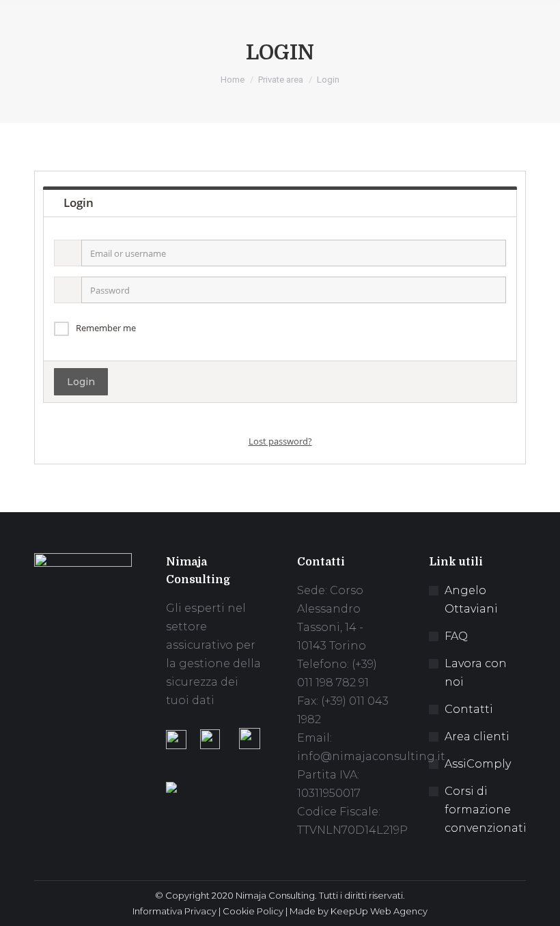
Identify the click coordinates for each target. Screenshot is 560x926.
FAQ (456, 636)
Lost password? (280, 441)
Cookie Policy (253, 911)
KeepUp (349, 911)
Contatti (469, 709)
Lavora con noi (476, 672)
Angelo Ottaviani (471, 599)
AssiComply (478, 763)
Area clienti (477, 736)
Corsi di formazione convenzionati (486, 809)
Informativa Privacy (174, 911)
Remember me (106, 328)
